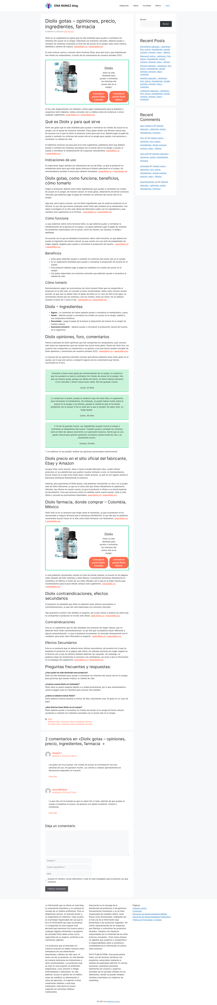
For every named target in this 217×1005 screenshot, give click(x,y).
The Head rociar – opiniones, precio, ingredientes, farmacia (70, 724)
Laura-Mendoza (59, 789)
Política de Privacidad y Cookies (147, 920)
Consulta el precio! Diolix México (118, 96)
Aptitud (135, 6)
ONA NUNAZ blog (66, 5)
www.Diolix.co (80, 46)
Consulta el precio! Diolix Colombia (98, 96)
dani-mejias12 (146, 126)
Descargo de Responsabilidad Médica (150, 914)
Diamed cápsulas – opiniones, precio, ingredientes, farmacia (153, 129)
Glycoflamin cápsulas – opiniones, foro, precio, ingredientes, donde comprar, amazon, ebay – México (155, 49)
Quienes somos (140, 908)
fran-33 (143, 138)
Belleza (158, 6)
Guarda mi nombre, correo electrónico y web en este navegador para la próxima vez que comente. (88, 880)
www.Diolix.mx (96, 46)
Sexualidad (147, 6)
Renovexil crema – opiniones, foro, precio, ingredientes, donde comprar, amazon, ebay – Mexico (155, 59)
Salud (167, 6)
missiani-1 (57, 753)
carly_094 (144, 154)
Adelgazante (124, 6)
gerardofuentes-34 (149, 182)
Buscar (143, 19)
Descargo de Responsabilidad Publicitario (151, 917)
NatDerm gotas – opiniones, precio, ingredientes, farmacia (70, 721)
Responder (53, 776)
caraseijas (144, 166)
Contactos (137, 911)
